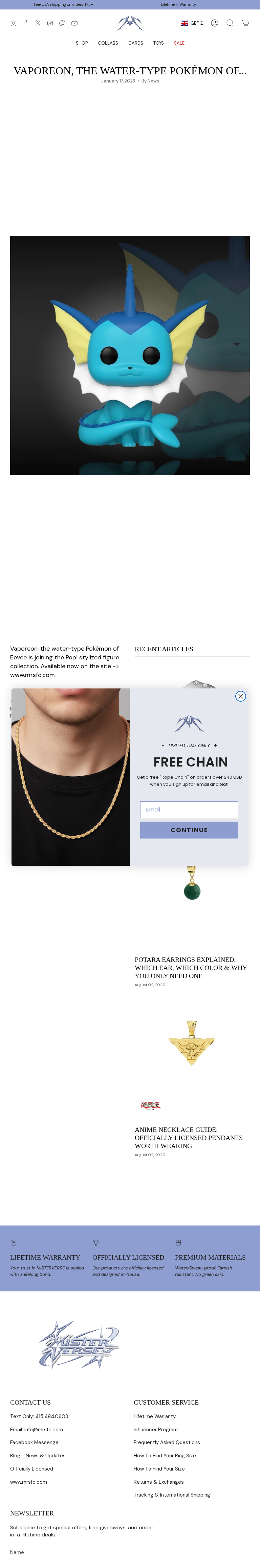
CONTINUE (189, 830)
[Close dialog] (241, 696)
